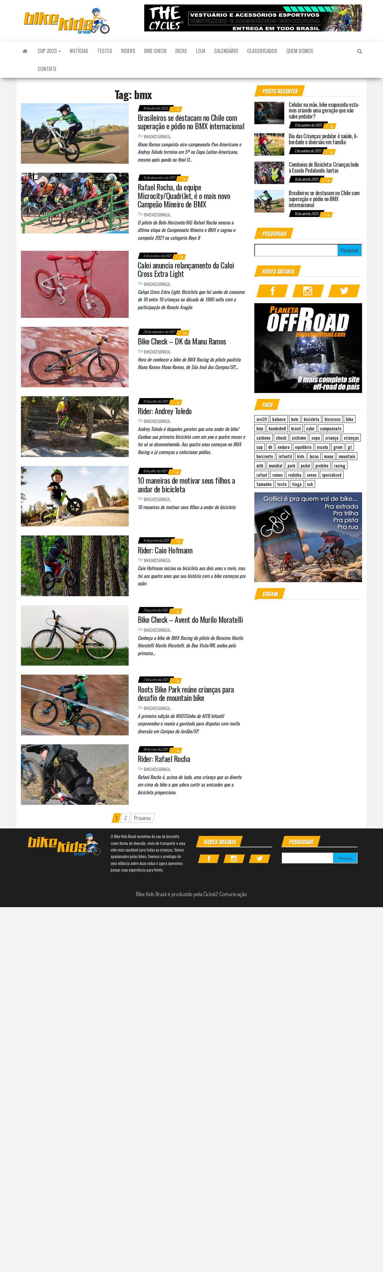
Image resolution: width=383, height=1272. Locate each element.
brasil (296, 428)
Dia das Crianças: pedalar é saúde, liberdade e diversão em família (323, 139)
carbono (263, 437)
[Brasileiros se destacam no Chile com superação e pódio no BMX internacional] (75, 132)
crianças (351, 437)
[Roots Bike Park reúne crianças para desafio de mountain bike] (75, 704)
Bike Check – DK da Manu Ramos (182, 341)
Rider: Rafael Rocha (164, 758)
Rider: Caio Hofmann (165, 550)
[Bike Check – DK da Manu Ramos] (75, 356)
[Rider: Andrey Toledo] (75, 426)
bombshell (277, 428)
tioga (297, 484)
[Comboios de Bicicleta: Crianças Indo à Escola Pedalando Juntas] (269, 172)
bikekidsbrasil (157, 136)
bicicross (333, 419)
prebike (322, 465)
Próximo (142, 818)
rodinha (294, 474)
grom (337, 447)
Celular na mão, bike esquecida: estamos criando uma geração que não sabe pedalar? (324, 110)
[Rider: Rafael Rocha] (75, 773)
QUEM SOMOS (299, 50)
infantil (285, 456)
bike (349, 419)
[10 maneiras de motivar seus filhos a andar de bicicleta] (75, 495)
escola (322, 447)
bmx (259, 428)
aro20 (261, 419)
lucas (314, 456)
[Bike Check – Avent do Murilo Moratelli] (75, 634)
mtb (259, 465)
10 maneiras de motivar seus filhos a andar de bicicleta (186, 484)
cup (259, 447)
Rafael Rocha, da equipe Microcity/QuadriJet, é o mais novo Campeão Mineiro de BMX (184, 195)
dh (270, 447)
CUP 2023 (48, 50)
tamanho (264, 484)
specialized (331, 474)
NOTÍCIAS (79, 50)
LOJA (200, 50)
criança (331, 437)
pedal (305, 465)
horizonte (264, 456)
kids (300, 456)
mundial (275, 465)
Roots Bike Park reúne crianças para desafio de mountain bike (186, 693)
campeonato (330, 428)
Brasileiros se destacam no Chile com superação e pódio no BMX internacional (191, 122)
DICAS (181, 50)
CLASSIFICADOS (262, 50)
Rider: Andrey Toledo (165, 411)
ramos (277, 474)
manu (328, 456)
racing (339, 465)
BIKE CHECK (155, 50)
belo (294, 419)
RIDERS (128, 50)
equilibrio (303, 447)
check (281, 437)
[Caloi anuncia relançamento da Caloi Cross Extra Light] (75, 283)
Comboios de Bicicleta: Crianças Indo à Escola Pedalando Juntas (324, 167)
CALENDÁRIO (226, 50)
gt (350, 447)
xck (310, 484)
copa (315, 437)
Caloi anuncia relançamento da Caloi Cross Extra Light (186, 269)
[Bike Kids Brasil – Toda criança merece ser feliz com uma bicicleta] (24, 51)
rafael (261, 474)
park (291, 465)
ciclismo (299, 437)
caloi (310, 428)
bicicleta (311, 419)
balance (279, 419)
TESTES (104, 50)
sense (312, 474)
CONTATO (47, 68)
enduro (284, 447)
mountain (347, 456)
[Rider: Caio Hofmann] (75, 565)
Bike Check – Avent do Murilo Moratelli (190, 619)
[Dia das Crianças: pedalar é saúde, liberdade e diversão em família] (269, 143)
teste (282, 484)
